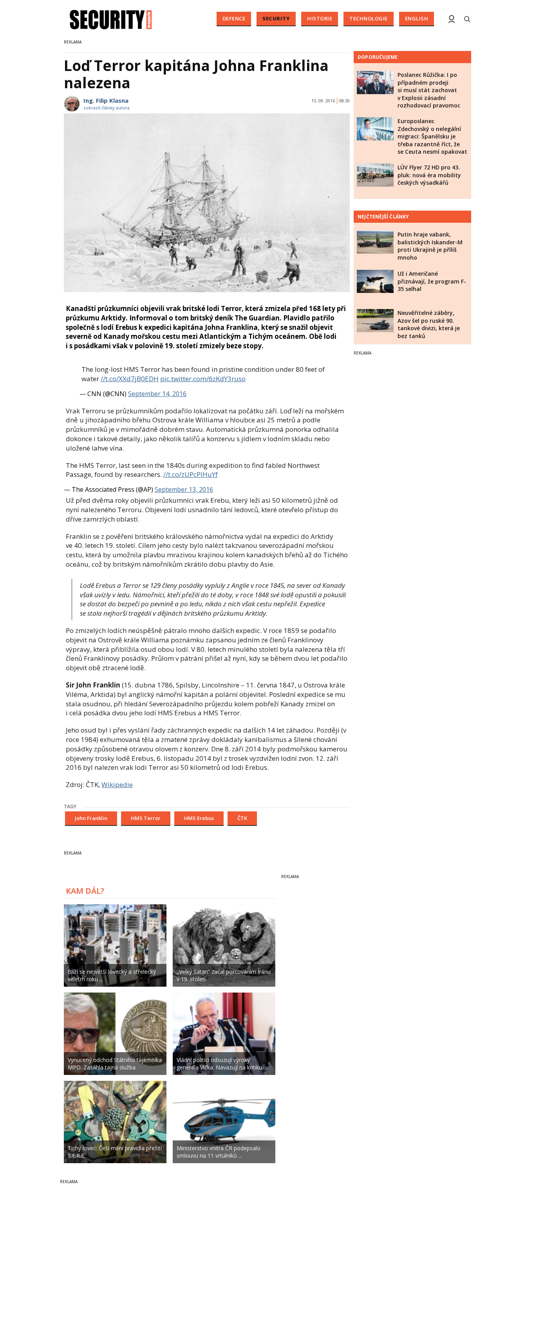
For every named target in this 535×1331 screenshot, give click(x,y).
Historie (319, 18)
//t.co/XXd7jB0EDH (130, 378)
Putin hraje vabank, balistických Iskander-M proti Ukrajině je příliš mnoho (430, 246)
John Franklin (91, 818)
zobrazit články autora (106, 108)
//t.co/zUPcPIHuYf (190, 474)
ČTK (242, 818)
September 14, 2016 (157, 393)
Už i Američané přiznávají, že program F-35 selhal (432, 281)
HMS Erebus (199, 818)
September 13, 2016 (184, 489)
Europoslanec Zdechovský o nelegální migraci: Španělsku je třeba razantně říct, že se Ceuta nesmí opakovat (432, 136)
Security (276, 18)
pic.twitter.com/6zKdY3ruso (203, 378)
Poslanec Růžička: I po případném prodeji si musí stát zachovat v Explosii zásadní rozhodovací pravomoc (429, 90)
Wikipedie (117, 784)
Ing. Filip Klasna (105, 100)
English (416, 18)
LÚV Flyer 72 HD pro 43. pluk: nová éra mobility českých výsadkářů (429, 175)
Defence (234, 18)
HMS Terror (146, 818)
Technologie (368, 18)
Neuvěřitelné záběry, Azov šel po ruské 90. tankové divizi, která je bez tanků (429, 324)
